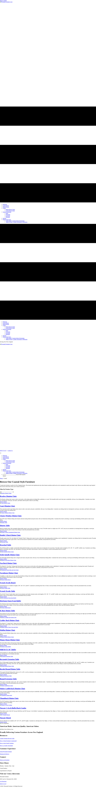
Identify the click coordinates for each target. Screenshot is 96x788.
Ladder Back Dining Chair (9, 620)
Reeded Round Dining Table (10, 669)
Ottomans (8, 468)
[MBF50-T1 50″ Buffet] (5, 646)
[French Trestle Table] (5, 588)
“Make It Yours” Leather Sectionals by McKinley (16, 473)
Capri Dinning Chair (7, 506)
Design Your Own (7, 470)
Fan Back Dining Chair (8, 563)
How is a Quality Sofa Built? (6, 745)
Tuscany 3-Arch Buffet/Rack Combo (13, 708)
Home (1, 478)
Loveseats (8, 467)
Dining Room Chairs (10, 460)
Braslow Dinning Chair (8, 496)
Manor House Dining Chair (10, 640)
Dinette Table (5, 525)
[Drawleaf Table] (4, 542)
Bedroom (5, 455)
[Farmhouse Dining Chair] (9, 570)
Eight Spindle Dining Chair (10, 555)
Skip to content (3, 0)
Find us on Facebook (4, 760)
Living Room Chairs (10, 461)
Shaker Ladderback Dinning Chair (12, 688)
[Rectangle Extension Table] (6, 656)
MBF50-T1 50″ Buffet (8, 650)
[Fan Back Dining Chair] (8, 560)
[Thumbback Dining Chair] (6, 695)
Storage (4, 469)
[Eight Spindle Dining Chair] (7, 551)
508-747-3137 (3, 450)
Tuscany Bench (5, 718)
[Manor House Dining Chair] (7, 637)
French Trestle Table (7, 591)
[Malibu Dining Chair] (9, 627)
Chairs (4, 459)
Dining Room (6, 458)
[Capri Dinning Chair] (5, 503)
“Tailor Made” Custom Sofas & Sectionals (15, 472)
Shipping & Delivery (4, 754)
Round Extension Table (8, 679)
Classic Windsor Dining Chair (11, 516)
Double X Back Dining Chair (10, 535)
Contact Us (10, 450)
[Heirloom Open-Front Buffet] (8, 598)
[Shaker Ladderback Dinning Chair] (6, 685)
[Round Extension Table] (6, 675)
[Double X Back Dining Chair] (10, 532)
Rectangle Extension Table (9, 659)
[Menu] (0, 453)
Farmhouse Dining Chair (9, 573)
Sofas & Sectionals (7, 463)
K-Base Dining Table (7, 611)
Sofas (7, 464)
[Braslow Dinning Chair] (5, 493)
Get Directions (3, 781)
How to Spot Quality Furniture (7, 743)
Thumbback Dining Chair (9, 698)
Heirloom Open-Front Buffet (10, 601)
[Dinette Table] (3, 522)
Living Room (6, 456)
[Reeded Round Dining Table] (7, 666)
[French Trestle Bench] (5, 579)
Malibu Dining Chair (7, 630)
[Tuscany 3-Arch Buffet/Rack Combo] (6, 705)
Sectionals (8, 465)
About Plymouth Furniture (6, 751)
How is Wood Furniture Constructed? (8, 740)
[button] (4, 476)
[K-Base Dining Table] (5, 607)
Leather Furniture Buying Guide (7, 738)
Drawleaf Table (5, 545)
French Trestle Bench (8, 583)
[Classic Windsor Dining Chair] (7, 512)
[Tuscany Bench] (5, 714)
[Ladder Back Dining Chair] (8, 617)
